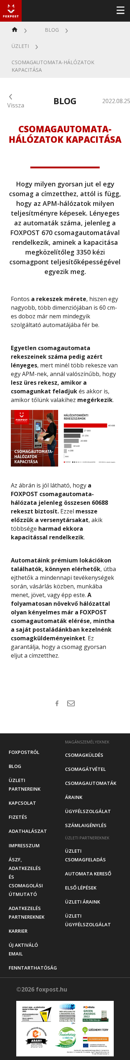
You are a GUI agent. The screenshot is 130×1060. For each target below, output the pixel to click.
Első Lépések (80, 887)
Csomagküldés (84, 755)
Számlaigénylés (86, 825)
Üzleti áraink (82, 901)
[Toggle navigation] (120, 11)
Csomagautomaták (90, 783)
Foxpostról (24, 752)
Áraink (73, 797)
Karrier (18, 931)
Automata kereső (88, 873)
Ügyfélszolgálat (88, 811)
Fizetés (18, 817)
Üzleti (20, 46)
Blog (52, 29)
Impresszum (24, 845)
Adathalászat (28, 831)
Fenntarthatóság (33, 967)
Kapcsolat (22, 803)
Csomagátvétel (85, 769)
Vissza (15, 105)
